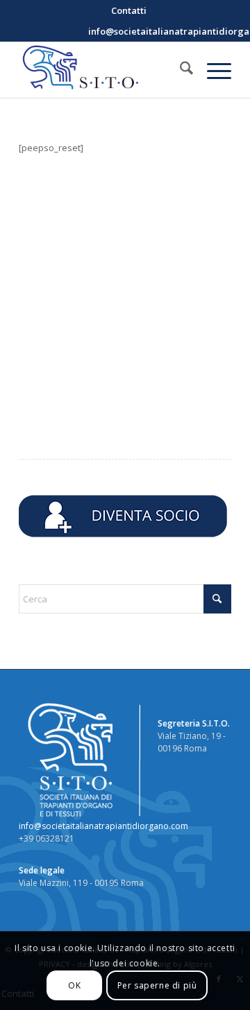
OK (74, 985)
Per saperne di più (157, 985)
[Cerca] (179, 70)
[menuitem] (128, 10)
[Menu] (212, 70)
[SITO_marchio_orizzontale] (104, 70)
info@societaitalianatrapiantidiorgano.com (103, 826)
